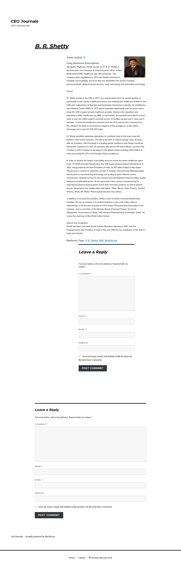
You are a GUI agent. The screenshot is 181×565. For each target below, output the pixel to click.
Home (72, 558)
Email (83, 329)
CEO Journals (24, 21)
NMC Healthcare (108, 240)
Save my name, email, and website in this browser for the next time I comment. (75, 507)
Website (83, 343)
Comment (85, 274)
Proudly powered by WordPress (40, 536)
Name (83, 316)
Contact (81, 558)
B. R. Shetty (91, 240)
